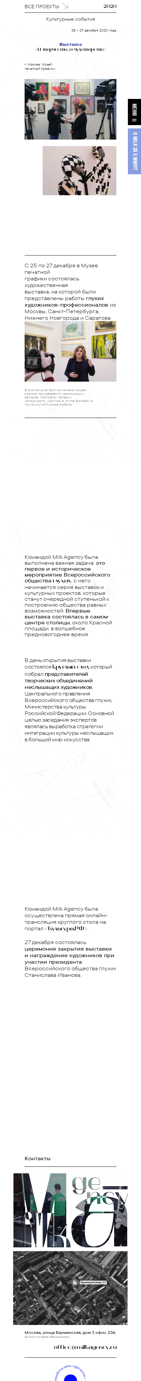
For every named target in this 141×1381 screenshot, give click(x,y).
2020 (110, 6)
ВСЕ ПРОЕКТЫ (42, 6)
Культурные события (70, 19)
